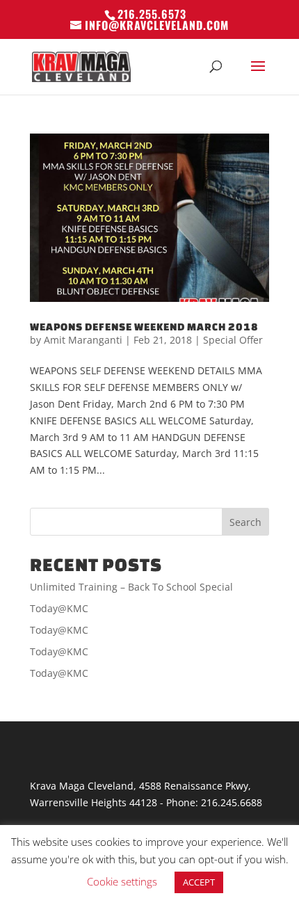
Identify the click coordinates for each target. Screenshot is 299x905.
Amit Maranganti (83, 339)
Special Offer (233, 339)
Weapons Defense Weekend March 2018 (144, 327)
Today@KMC (59, 608)
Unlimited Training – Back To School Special (131, 586)
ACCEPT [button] (199, 882)
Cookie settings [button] (122, 881)
